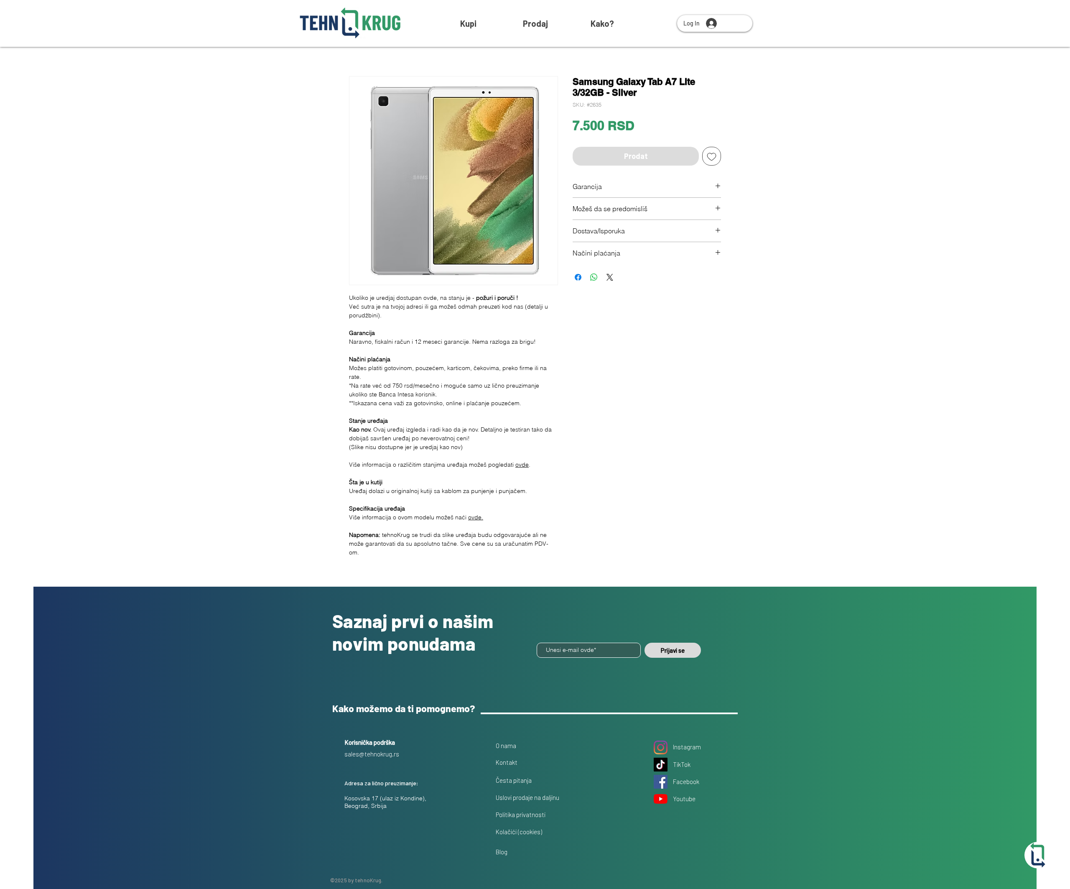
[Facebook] (660, 782)
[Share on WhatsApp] (594, 277)
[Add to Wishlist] (711, 156)
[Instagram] (660, 747)
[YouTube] (660, 799)
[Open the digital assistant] (1037, 855)
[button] (602, 23)
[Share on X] (610, 277)
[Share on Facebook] (578, 277)
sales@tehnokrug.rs (371, 754)
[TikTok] (660, 764)
